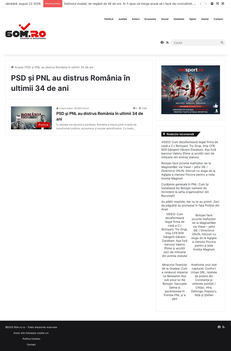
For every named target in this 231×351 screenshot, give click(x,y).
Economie (150, 19)
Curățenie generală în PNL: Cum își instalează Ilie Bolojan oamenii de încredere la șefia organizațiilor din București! (185, 189)
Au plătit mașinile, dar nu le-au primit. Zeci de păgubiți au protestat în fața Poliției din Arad (190, 205)
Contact (218, 19)
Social (165, 19)
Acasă (18, 67)
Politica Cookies (31, 338)
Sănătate (179, 19)
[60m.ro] (25, 31)
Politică (108, 19)
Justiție (122, 19)
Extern (136, 19)
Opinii (192, 19)
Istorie (205, 19)
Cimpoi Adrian (66, 108)
